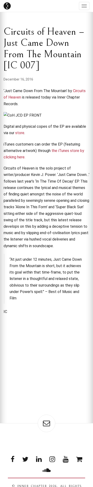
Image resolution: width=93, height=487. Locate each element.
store (19, 133)
